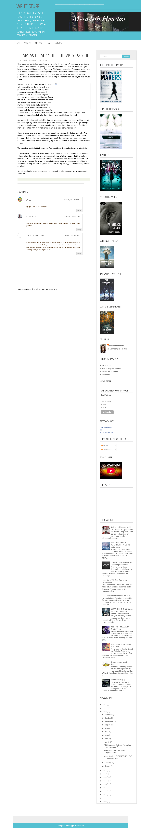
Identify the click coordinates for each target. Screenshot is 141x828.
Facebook (106, 375)
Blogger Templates (76, 825)
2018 (105, 770)
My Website (106, 366)
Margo (28, 199)
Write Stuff (28, 6)
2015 (105, 781)
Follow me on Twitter (110, 372)
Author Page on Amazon (111, 369)
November (109, 715)
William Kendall (31, 216)
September (109, 721)
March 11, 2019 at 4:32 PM (72, 216)
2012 (105, 791)
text (104, 407)
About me (27, 42)
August (107, 725)
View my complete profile (117, 349)
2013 (105, 788)
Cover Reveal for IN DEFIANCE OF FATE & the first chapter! (120, 545)
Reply (79, 210)
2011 (105, 795)
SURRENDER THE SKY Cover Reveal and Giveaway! (122, 610)
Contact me (58, 42)
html (104, 405)
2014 (105, 784)
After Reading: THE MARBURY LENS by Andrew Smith (118, 757)
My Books (39, 42)
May (106, 735)
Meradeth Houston (29, 60)
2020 (105, 708)
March (107, 742)
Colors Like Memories (106, 427)
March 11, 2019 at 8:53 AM (72, 200)
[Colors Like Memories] (101, 430)
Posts (105, 445)
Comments (107, 450)
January (108, 766)
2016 (105, 777)
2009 (105, 801)
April (107, 739)
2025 (105, 705)
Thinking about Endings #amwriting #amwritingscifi (117, 746)
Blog (48, 42)
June (107, 732)
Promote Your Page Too (106, 432)
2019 (105, 712)
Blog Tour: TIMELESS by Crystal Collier (120, 628)
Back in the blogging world (121, 527)
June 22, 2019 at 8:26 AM (72, 235)
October (108, 718)
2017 (105, 774)
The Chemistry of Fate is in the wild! (116, 596)
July (106, 728)
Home (17, 42)
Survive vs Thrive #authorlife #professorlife (115, 752)
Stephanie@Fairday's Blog (35, 235)
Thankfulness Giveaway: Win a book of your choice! (121, 564)
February (108, 763)
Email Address (106, 395)
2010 (105, 798)
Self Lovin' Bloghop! (118, 680)
